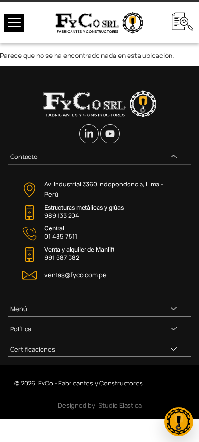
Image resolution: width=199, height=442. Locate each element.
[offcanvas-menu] (14, 23)
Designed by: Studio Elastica (100, 405)
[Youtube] (110, 133)
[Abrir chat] (178, 421)
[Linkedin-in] (89, 133)
